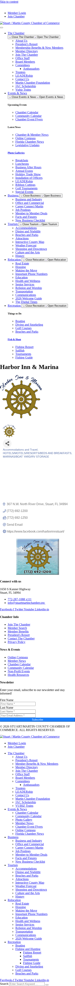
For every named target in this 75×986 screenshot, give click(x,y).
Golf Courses (23, 970)
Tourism (13, 865)
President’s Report (26, 44)
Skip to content (9, 1)
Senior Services (24, 284)
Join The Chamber (26, 54)
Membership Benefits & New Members (39, 47)
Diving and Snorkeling (29, 966)
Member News (24, 823)
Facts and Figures (26, 216)
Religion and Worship (28, 288)
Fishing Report (32, 952)
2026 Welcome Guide (28, 298)
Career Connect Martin (29, 206)
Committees (22, 65)
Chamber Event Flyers (29, 826)
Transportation (24, 291)
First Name (6, 700)
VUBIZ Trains (24, 805)
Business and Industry (28, 199)
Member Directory (26, 51)
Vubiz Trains (23, 89)
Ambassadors (31, 68)
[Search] (46, 984)
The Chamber (16, 753)
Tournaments (31, 959)
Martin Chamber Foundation (32, 82)
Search (4, 983)
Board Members (25, 61)
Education (21, 277)
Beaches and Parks (26, 235)
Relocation (14, 900)
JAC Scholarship (25, 86)
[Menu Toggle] (1, 27)
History (19, 256)
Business (13, 837)
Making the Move (26, 270)
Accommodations (26, 228)
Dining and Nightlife (28, 231)
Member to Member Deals (31, 213)
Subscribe (37, 719)
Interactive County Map (29, 242)
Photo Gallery (23, 819)
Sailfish (27, 956)
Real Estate (22, 263)
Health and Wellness (27, 281)
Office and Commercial (29, 203)
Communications (25, 295)
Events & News (17, 809)
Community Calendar (28, 816)
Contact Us (22, 79)
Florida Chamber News (29, 833)
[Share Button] (7, 443)
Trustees (20, 72)
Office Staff (22, 58)
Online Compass (25, 830)
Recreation (14, 942)
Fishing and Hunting (27, 949)
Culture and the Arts (27, 252)
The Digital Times (26, 302)
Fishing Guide (31, 963)
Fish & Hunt (14, 339)
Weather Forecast (25, 245)
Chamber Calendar (26, 812)
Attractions (22, 238)
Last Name (6, 707)
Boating (20, 945)
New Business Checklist (30, 220)
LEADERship (24, 75)
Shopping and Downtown (31, 249)
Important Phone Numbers (31, 274)
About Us (21, 40)
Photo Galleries (16, 152)
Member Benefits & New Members (36, 763)
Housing (20, 267)
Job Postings (23, 209)
